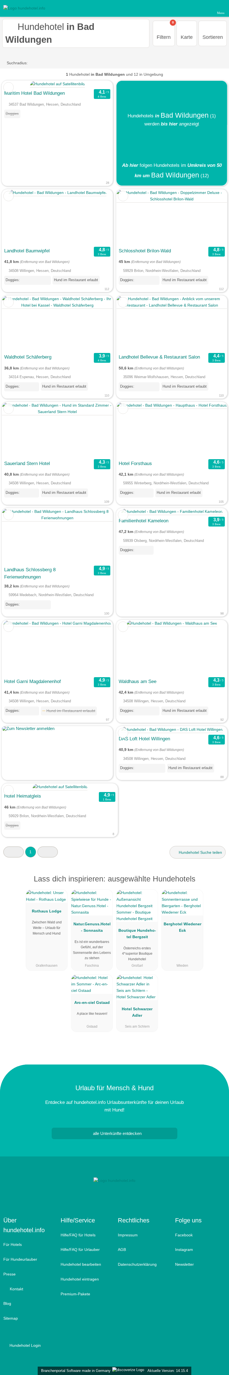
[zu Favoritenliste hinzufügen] (8, 87)
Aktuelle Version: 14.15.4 (167, 1371)
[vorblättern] (99, 217)
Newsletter (184, 1264)
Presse (9, 1274)
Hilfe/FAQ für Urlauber (80, 1249)
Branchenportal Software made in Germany (75, 1371)
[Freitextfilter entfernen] (203, 8)
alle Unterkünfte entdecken (117, 1133)
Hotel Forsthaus (135, 463)
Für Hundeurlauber (20, 1259)
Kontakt (16, 1289)
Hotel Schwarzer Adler (137, 1012)
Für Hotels (12, 1244)
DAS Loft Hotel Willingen (144, 738)
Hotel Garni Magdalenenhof (32, 681)
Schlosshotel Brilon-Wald (145, 250)
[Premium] (217, 883)
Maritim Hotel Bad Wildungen (34, 93)
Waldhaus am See (137, 681)
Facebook (184, 1235)
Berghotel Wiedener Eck (182, 927)
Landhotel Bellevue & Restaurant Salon (159, 357)
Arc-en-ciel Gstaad (92, 1002)
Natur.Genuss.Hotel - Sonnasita (92, 927)
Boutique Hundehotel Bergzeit (137, 933)
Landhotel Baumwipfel (27, 250)
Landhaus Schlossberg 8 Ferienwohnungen (30, 573)
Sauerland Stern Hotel (27, 463)
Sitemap (10, 1318)
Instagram (184, 1249)
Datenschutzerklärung (137, 1264)
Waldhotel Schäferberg (27, 357)
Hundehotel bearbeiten (81, 1264)
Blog (7, 1303)
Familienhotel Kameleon (143, 520)
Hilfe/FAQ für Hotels (78, 1235)
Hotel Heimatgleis (22, 796)
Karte (187, 37)
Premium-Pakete (75, 1294)
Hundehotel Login (24, 1345)
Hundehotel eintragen (80, 1279)
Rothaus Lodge (46, 911)
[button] (13, 852)
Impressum (128, 1235)
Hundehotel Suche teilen (200, 852)
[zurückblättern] (16, 217)
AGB (122, 1249)
